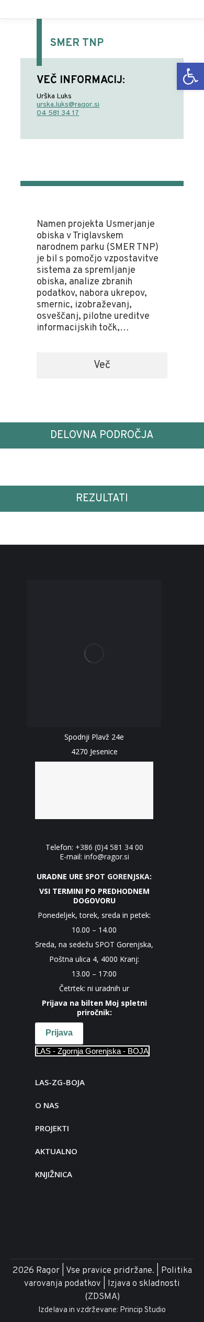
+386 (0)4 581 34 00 (109, 847)
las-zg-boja (60, 1082)
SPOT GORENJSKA (117, 876)
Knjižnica (53, 1174)
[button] (102, 365)
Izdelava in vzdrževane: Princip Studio (102, 1310)
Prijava (59, 1032)
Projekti (52, 1128)
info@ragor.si (106, 856)
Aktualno (56, 1151)
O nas (47, 1105)
